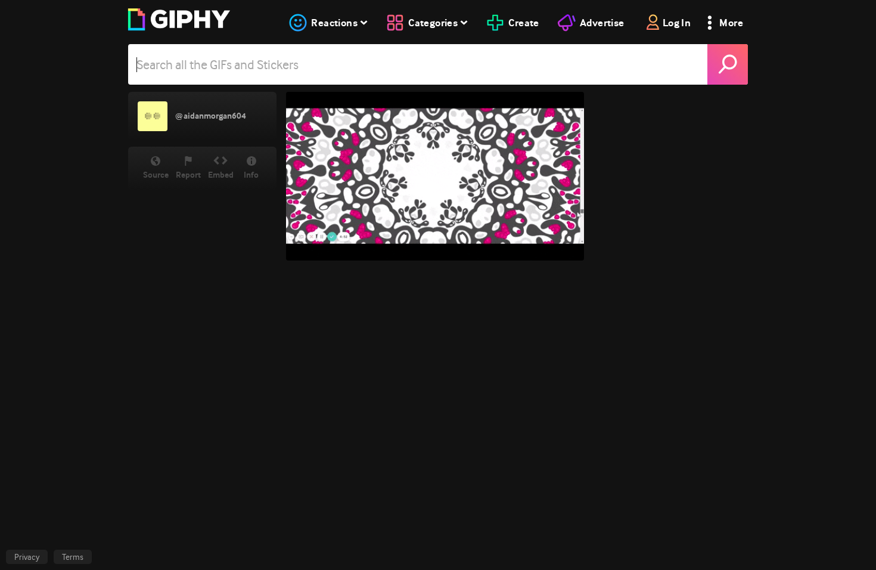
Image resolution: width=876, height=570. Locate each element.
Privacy (26, 557)
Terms (72, 557)
